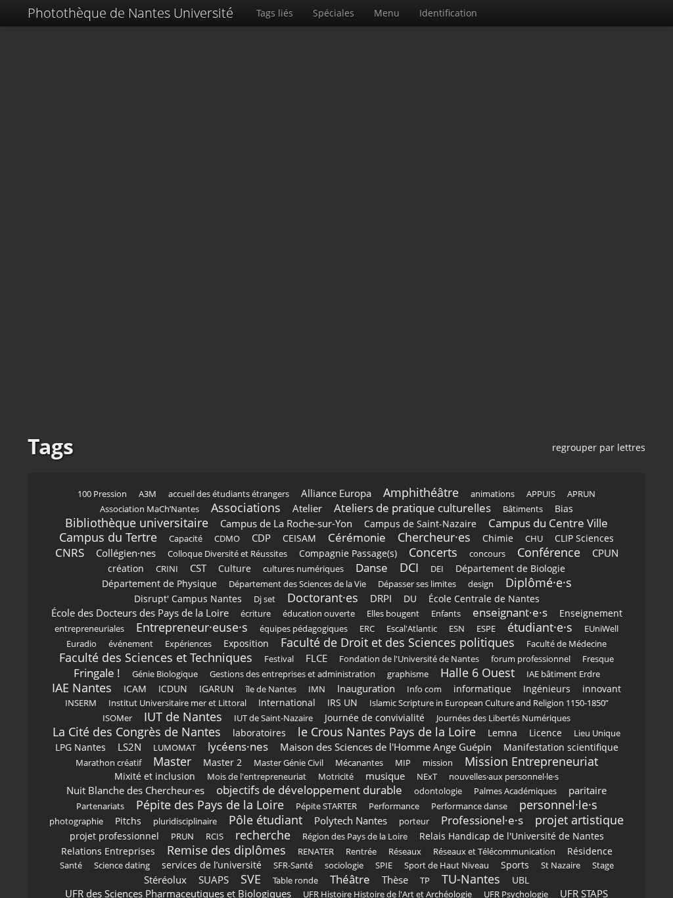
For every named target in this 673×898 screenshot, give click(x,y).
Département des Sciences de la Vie (297, 584)
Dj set (264, 599)
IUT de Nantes (183, 716)
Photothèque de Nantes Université (130, 13)
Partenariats (100, 806)
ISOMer (117, 718)
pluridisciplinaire (185, 821)
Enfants (446, 613)
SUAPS (213, 880)
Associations (246, 507)
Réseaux (404, 851)
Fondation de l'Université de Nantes (409, 659)
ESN (457, 628)
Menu (387, 13)
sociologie (344, 865)
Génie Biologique (165, 674)
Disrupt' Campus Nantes (188, 598)
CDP (261, 538)
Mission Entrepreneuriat (531, 761)
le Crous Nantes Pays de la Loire (387, 732)
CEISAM (299, 538)
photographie (76, 821)
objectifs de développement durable (309, 789)
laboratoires (259, 732)
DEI (437, 569)
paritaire (588, 790)
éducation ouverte (319, 613)
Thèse (395, 880)
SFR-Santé (293, 865)
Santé (71, 865)
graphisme (408, 674)
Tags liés (274, 13)
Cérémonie (357, 537)
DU (410, 598)
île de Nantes (271, 689)
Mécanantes (359, 762)
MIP (403, 762)
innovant (601, 688)
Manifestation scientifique (560, 747)
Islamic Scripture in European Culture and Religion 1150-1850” (489, 703)
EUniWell (601, 628)
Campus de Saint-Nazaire (420, 523)
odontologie (438, 791)
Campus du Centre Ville (548, 523)
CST (198, 568)
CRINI (167, 569)
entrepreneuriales (89, 628)
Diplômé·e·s (538, 582)
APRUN (581, 494)
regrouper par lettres (598, 447)
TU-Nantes (471, 879)
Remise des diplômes (226, 850)
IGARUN (216, 688)
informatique (482, 688)
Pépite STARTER (326, 806)
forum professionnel (530, 659)
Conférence (548, 552)
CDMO (227, 538)
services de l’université (212, 865)
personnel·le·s (558, 805)
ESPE (486, 628)
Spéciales (333, 13)
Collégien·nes (126, 553)
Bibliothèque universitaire (136, 523)
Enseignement (590, 613)
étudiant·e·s (539, 627)
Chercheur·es (434, 537)
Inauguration (366, 689)
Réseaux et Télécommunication (494, 851)
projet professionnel (114, 836)
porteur (414, 821)
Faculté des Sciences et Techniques (155, 657)
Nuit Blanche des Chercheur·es (135, 790)
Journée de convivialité (375, 717)
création (126, 568)
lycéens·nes (238, 746)
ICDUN (172, 688)
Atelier (307, 508)
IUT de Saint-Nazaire (273, 718)
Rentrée (361, 851)
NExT (427, 776)
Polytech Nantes (350, 821)
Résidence (590, 851)
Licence (545, 732)
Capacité (185, 538)
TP (425, 880)
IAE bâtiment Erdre (563, 674)
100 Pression (102, 494)
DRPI (381, 598)
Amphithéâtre (421, 492)
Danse (372, 567)
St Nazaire (560, 865)
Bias (564, 508)
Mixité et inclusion (154, 776)
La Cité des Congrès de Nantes (137, 732)
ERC (367, 628)
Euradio (81, 644)
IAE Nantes (82, 688)
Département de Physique (159, 583)
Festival (279, 659)
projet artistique (579, 820)
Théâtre (350, 879)
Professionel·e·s (482, 820)
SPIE (383, 865)
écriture (256, 613)
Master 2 (222, 762)
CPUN (605, 553)
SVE (251, 879)
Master (172, 761)
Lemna (502, 732)
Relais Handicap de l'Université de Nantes (511, 836)
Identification (448, 13)
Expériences (188, 644)
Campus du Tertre (108, 537)
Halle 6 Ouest (477, 672)
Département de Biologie (510, 568)
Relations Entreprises (108, 851)
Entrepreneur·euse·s (192, 627)
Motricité (336, 776)
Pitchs (128, 821)
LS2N (129, 747)
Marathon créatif (108, 762)
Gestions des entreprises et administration (292, 674)
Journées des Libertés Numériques (503, 718)
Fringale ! (97, 672)
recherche (262, 835)
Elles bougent (393, 613)
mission (438, 762)
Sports (515, 865)
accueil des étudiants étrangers (228, 494)
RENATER (316, 851)
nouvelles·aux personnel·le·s (504, 776)
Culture (234, 568)
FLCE (316, 658)
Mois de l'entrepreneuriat (256, 776)
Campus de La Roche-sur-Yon (286, 524)
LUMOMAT (174, 747)
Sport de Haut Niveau (446, 865)
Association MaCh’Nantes (149, 509)
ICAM (135, 688)
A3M (147, 494)
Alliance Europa (336, 493)
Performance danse (469, 806)
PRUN (182, 836)
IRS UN (342, 702)
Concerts (433, 552)
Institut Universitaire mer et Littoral (177, 703)
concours (487, 553)
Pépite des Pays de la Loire (210, 805)
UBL (520, 880)
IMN (316, 689)
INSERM (81, 703)
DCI (409, 567)
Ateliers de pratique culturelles (412, 507)
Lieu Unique (597, 733)
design (481, 584)
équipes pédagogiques (304, 628)
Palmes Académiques (515, 791)
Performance (394, 806)
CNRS (69, 552)
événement (130, 644)
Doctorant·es (322, 597)
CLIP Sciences (584, 538)
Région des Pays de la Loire (354, 836)
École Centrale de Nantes (484, 598)
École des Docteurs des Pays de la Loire (140, 613)
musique (385, 776)
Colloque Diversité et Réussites (227, 553)
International (286, 702)
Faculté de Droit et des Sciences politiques (398, 642)
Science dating (122, 865)
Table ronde (295, 880)
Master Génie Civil (288, 762)
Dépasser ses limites (417, 584)
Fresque (598, 659)
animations (493, 494)
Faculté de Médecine (566, 644)
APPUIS (540, 494)
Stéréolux (165, 880)
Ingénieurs (546, 688)
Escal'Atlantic (411, 628)
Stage (603, 865)
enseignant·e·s (510, 612)
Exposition (246, 643)
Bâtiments (523, 509)
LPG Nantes (80, 747)
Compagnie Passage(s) (348, 553)
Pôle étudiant (265, 820)
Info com (424, 689)
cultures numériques (303, 569)
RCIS (214, 836)
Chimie (497, 538)
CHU (534, 538)
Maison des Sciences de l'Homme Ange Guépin (386, 747)
